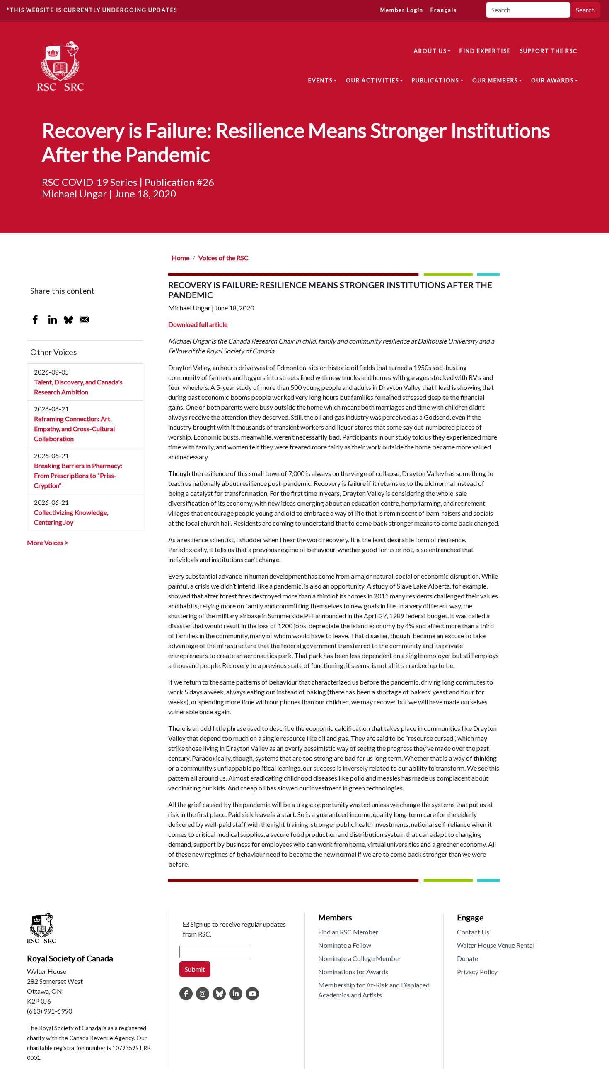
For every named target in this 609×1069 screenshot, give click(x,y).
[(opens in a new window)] (186, 993)
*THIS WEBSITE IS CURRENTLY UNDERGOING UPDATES (92, 10)
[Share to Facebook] (35, 319)
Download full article (197, 324)
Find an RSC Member (348, 932)
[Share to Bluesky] (68, 319)
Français (443, 10)
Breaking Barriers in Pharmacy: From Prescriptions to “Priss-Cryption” (78, 475)
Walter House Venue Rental (495, 945)
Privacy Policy (477, 971)
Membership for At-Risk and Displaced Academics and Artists (374, 990)
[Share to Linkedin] (52, 319)
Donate (467, 958)
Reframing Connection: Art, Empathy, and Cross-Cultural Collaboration (74, 428)
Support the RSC (549, 51)
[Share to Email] (84, 319)
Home (180, 258)
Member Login (401, 10)
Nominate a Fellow (344, 945)
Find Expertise (484, 51)
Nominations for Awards (353, 971)
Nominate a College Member (359, 958)
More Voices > (47, 542)
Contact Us (473, 932)
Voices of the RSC (223, 258)
